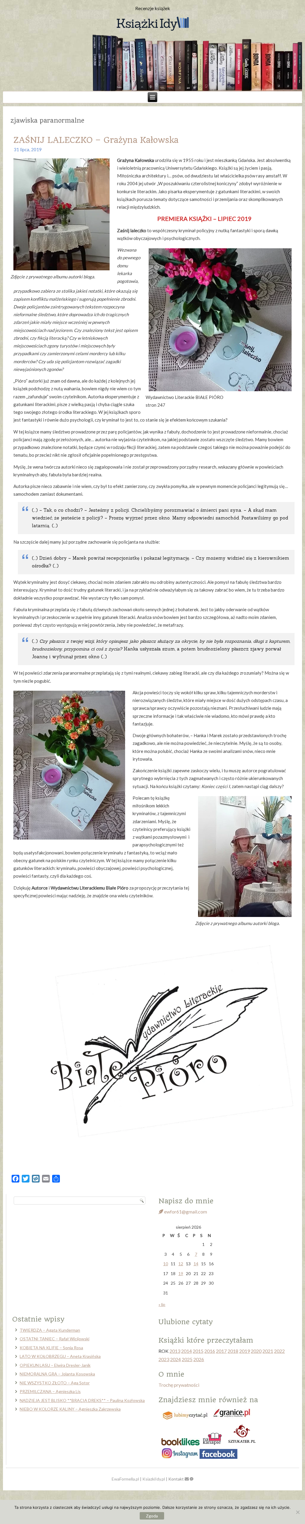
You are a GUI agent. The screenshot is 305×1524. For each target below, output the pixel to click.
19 (180, 1273)
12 (180, 1263)
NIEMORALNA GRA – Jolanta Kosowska (57, 1373)
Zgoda (152, 1515)
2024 (175, 1359)
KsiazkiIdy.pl (153, 1478)
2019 (244, 1351)
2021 (267, 1351)
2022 (279, 1351)
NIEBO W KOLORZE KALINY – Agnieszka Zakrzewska (70, 1408)
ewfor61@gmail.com (185, 1211)
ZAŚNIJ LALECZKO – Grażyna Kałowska (95, 140)
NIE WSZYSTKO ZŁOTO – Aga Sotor (55, 1382)
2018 (233, 1351)
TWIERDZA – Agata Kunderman (50, 1330)
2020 (256, 1351)
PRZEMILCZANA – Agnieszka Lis (50, 1391)
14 (196, 1263)
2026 (198, 1359)
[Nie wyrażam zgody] (298, 1512)
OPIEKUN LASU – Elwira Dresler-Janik (55, 1365)
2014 (186, 1351)
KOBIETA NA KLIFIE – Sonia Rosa (51, 1347)
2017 (221, 1351)
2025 (187, 1359)
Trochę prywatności (178, 1385)
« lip (161, 1304)
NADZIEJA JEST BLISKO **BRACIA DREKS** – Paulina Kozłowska (82, 1400)
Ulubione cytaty (185, 1322)
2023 (163, 1359)
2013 (174, 1351)
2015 (198, 1351)
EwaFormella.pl (125, 1478)
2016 (209, 1351)
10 (165, 1263)
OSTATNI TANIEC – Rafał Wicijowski (54, 1338)
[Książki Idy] (152, 24)
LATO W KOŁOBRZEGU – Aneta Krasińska (60, 1356)
